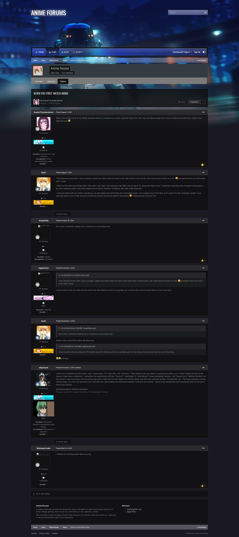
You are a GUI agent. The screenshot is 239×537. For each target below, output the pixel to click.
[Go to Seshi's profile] (43, 184)
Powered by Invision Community (196, 533)
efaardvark (43, 368)
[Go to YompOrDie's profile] (43, 232)
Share (182, 102)
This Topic (196, 12)
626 (44, 474)
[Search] (205, 12)
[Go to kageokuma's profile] (43, 279)
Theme (33, 533)
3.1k (44, 393)
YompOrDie (43, 220)
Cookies (55, 533)
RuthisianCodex (43, 448)
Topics (63, 81)
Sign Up (197, 52)
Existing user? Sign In (182, 52)
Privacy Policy (44, 533)
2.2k (44, 198)
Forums (41, 52)
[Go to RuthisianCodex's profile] (43, 460)
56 (44, 138)
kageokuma (44, 268)
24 (44, 294)
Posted (64, 112)
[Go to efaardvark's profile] (43, 379)
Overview (39, 81)
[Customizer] (204, 52)
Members (51, 81)
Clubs (53, 52)
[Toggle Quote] (60, 275)
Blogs (66, 52)
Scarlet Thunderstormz (53, 100)
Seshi (43, 172)
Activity (78, 52)
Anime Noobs (60, 68)
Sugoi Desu (131, 512)
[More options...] (203, 112)
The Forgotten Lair (134, 509)
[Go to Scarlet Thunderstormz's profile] (36, 102)
